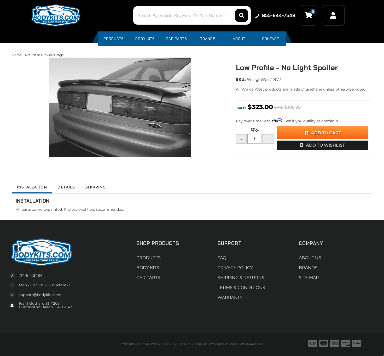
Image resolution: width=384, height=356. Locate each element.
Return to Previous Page (44, 55)
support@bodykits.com (40, 295)
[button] (192, 15)
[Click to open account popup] (333, 15)
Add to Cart (326, 132)
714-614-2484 (30, 275)
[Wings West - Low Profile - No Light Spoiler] (120, 107)
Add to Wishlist (325, 145)
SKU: (241, 79)
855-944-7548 (278, 15)
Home (17, 55)
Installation (32, 187)
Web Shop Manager (246, 344)
